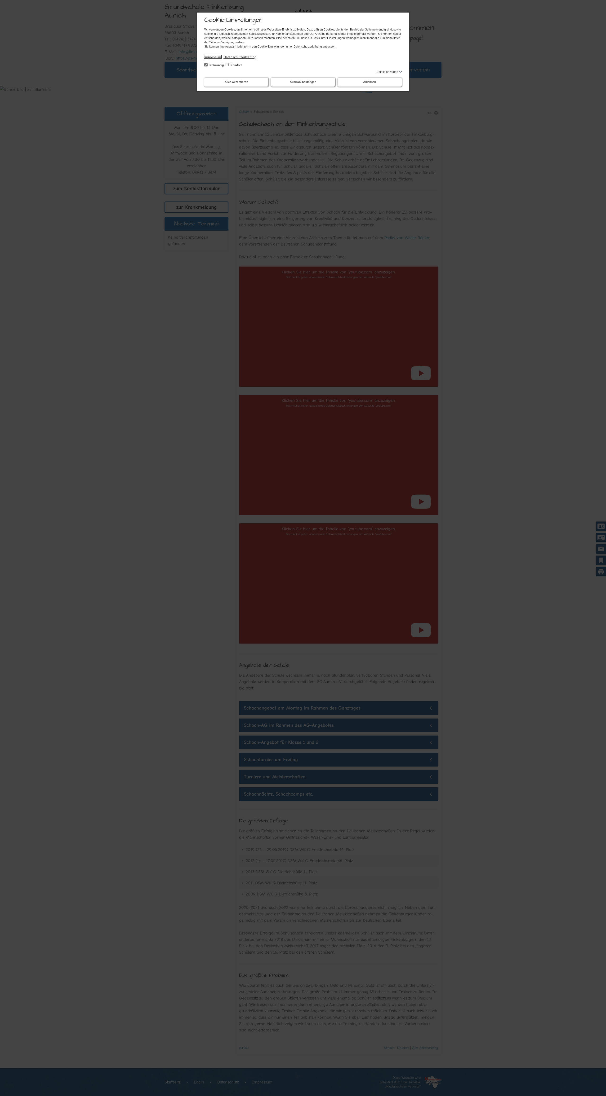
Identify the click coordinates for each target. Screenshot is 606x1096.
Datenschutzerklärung (239, 57)
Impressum (212, 57)
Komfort (236, 65)
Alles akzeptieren (236, 82)
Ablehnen (369, 82)
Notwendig (216, 65)
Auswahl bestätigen (303, 82)
